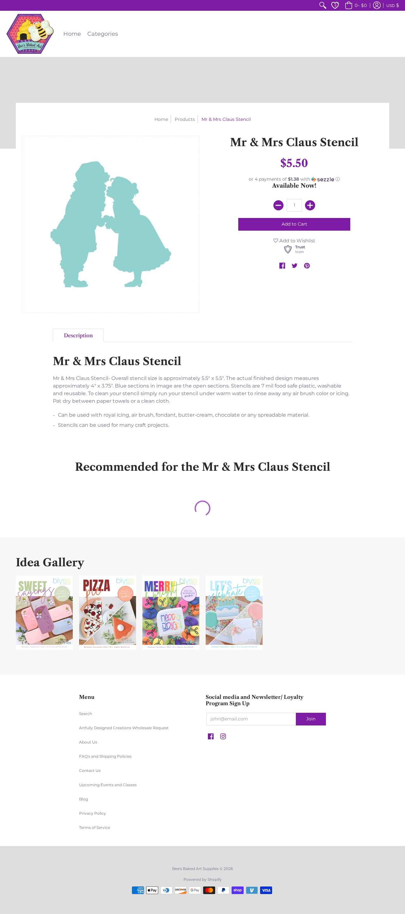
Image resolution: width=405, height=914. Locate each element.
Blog (83, 799)
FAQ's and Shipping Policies (105, 756)
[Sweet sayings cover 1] (44, 613)
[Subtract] (278, 205)
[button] (355, 5)
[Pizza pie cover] (107, 613)
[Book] (170, 613)
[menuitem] (322, 5)
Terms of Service (94, 827)
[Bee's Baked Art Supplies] (30, 34)
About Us (88, 742)
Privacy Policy (92, 813)
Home (161, 119)
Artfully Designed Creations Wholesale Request (124, 727)
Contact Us (90, 770)
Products (185, 119)
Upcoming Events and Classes (108, 784)
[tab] (78, 335)
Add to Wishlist (296, 241)
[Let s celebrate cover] (234, 613)
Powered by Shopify (203, 879)
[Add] (310, 205)
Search (85, 713)
